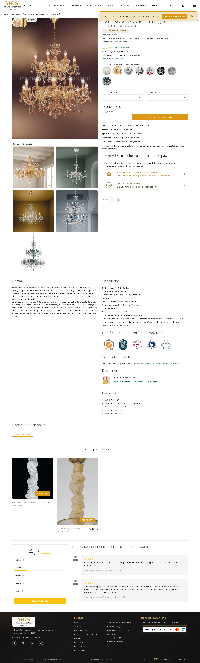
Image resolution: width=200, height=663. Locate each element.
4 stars (19, 568)
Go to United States (174, 16)
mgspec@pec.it (119, 638)
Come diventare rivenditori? (120, 622)
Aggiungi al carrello (160, 117)
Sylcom (114, 35)
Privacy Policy (80, 631)
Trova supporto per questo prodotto (164, 364)
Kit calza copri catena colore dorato (68, 530)
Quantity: (108, 112)
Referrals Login (114, 627)
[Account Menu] (183, 5)
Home (77, 622)
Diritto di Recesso (115, 642)
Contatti (77, 627)
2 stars (19, 583)
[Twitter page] (40, 643)
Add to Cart (42, 494)
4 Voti (115, 48)
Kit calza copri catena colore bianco (23, 504)
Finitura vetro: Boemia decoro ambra (122, 64)
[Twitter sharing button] (118, 199)
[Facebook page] (14, 643)
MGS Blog (78, 642)
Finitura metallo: (112, 92)
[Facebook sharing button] (112, 199)
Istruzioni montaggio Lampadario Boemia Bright (135, 382)
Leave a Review (40, 601)
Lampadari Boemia (120, 42)
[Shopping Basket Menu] (194, 5)
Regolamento (80, 650)
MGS (186, 659)
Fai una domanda (22, 434)
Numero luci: (155, 92)
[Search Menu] (171, 5)
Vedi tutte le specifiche (112, 59)
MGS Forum (79, 646)
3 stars (19, 575)
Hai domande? (126, 48)
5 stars (19, 560)
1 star (18, 591)
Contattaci (38, 637)
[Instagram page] (23, 643)
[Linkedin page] (32, 643)
